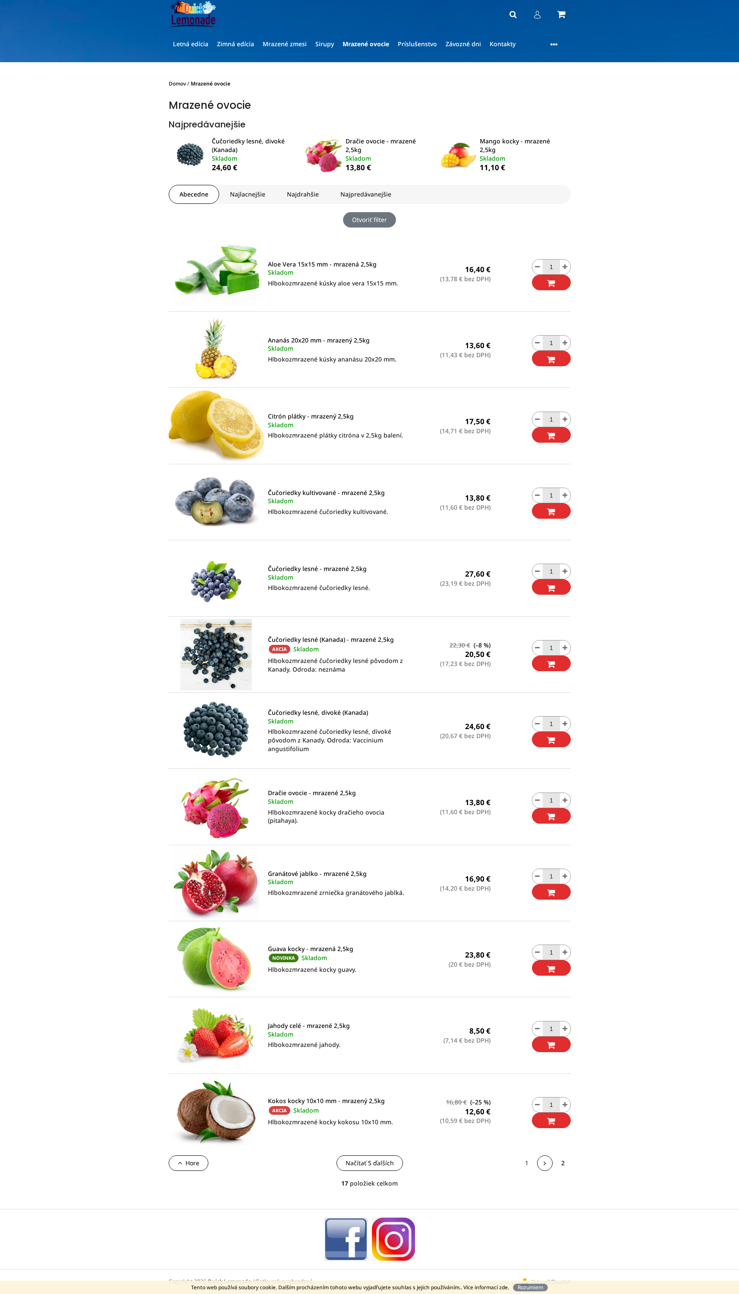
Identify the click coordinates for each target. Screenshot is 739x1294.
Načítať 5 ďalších (370, 1163)
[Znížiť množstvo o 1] (537, 267)
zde (503, 1287)
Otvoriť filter (369, 220)
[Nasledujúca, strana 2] (545, 1163)
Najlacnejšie (247, 194)
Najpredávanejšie (365, 194)
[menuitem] (191, 44)
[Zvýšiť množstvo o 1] (565, 267)
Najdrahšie (303, 194)
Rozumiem (530, 1287)
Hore (192, 1163)
